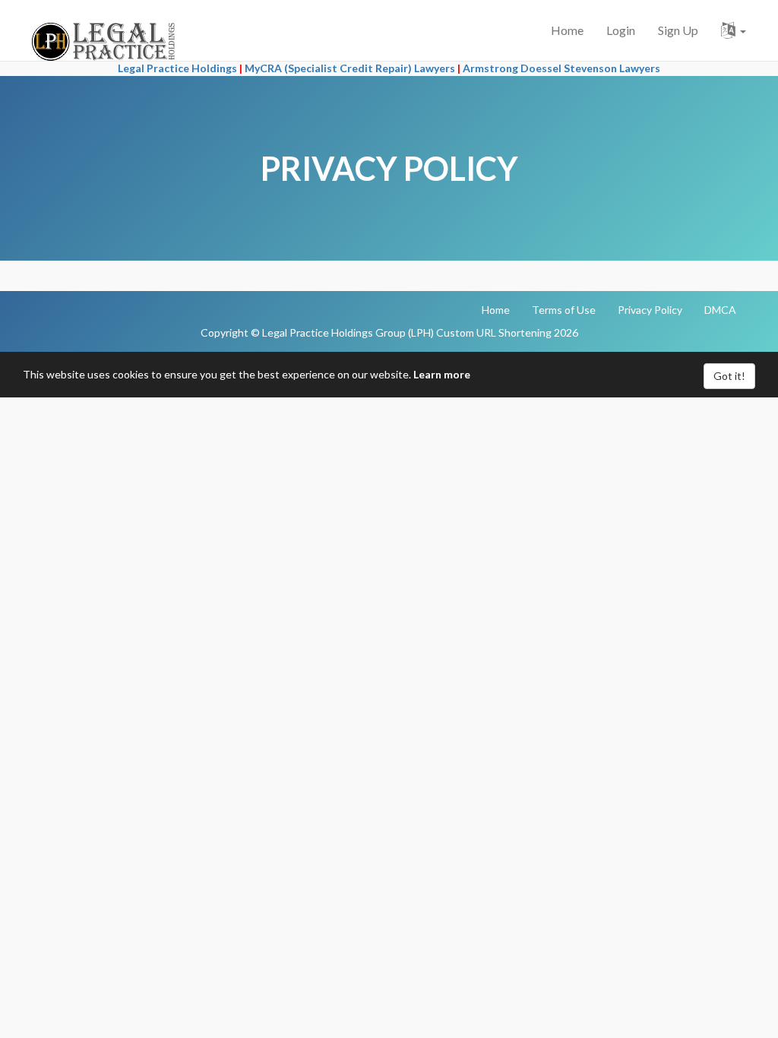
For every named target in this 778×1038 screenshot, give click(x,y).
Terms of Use (564, 309)
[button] (733, 30)
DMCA (720, 309)
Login (620, 30)
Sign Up (678, 30)
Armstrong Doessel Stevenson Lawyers (561, 68)
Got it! (729, 375)
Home (567, 30)
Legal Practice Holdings (177, 68)
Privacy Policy (650, 309)
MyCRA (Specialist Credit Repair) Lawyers (350, 68)
